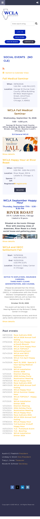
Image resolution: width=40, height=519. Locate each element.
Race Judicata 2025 (23, 383)
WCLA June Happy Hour (25, 347)
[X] (17, 487)
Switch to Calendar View (17, 73)
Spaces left (9, 179)
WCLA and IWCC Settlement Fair (13, 248)
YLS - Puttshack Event (24, 429)
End (10, 260)
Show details (9, 154)
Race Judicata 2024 (23, 415)
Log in (20, 32)
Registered (8, 184)
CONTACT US (29, 41)
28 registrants (20, 184)
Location (8, 89)
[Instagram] (27, 487)
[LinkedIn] (22, 487)
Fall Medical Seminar (15, 78)
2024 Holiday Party (22, 408)
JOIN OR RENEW (12, 41)
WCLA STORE (19, 37)
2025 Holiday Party (22, 376)
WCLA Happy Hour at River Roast (19, 161)
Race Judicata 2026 (23, 335)
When (9, 84)
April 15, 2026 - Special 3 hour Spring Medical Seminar (25, 364)
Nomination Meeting (23, 378)
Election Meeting (22, 374)
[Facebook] (12, 487)
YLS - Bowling (20, 431)
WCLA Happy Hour (22, 381)
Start (10, 255)
